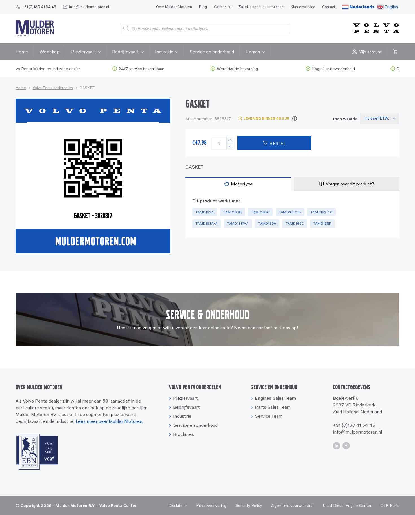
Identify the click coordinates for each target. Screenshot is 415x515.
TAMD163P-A (237, 223)
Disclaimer (177, 505)
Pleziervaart (83, 51)
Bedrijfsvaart (125, 51)
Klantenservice (302, 7)
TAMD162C (260, 212)
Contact (328, 7)
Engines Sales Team (275, 398)
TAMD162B (232, 212)
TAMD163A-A (206, 223)
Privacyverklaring (211, 505)
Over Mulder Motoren (174, 7)
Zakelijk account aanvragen (261, 7)
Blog (203, 7)
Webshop (50, 51)
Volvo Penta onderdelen (53, 87)
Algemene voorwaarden (292, 505)
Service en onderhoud (211, 51)
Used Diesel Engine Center (347, 505)
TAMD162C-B (290, 212)
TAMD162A (205, 212)
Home (22, 51)
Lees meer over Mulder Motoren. (109, 421)
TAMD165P (322, 223)
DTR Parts (390, 505)
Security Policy (248, 505)
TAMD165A (267, 223)
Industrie (164, 51)
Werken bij (222, 7)
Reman (253, 51)
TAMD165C (295, 223)
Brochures (183, 434)
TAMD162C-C (321, 212)
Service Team (269, 416)
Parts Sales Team (273, 407)
